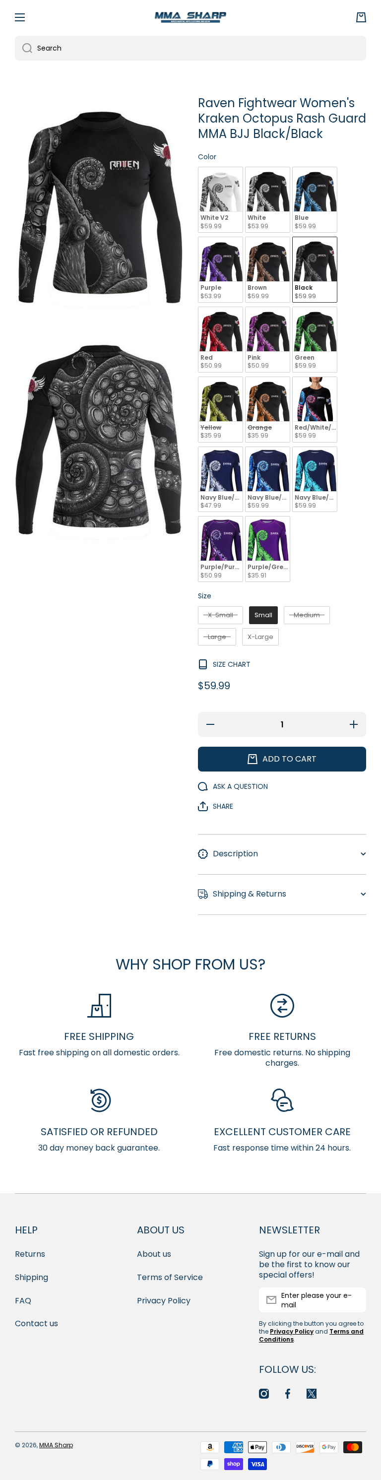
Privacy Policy (163, 1300)
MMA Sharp (56, 1445)
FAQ (23, 1300)
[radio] (220, 200)
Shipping (31, 1277)
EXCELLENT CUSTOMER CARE (282, 1131)
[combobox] (190, 48)
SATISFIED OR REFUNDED (99, 1131)
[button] (361, 17)
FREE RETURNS (282, 1036)
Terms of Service (170, 1277)
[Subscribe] (353, 1299)
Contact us (36, 1323)
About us (154, 1254)
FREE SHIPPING (99, 1036)
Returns (30, 1254)
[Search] (23, 48)
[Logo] (190, 17)
